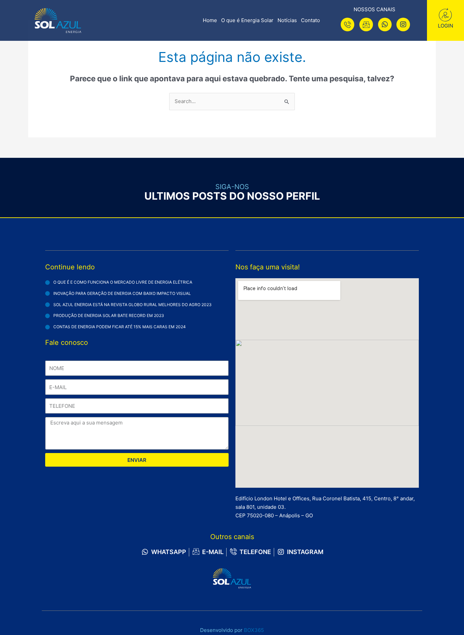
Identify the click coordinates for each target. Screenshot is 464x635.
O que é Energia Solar (247, 20)
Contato (310, 20)
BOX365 (254, 630)
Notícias (287, 20)
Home (210, 20)
